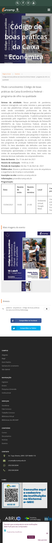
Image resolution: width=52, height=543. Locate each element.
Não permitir (42, 540)
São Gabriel (6, 369)
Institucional (6, 393)
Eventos (17, 74)
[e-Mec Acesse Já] (24, 495)
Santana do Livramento (10, 366)
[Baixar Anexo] (47, 308)
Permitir (31, 537)
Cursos (4, 432)
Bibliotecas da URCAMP (10, 420)
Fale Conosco (6, 409)
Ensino (4, 386)
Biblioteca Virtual (8, 416)
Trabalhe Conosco (8, 413)
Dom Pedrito (6, 362)
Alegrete (5, 355)
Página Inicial (6, 74)
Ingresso (5, 382)
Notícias (5, 440)
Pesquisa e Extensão (9, 389)
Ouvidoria (5, 405)
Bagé (3, 358)
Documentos (6, 436)
